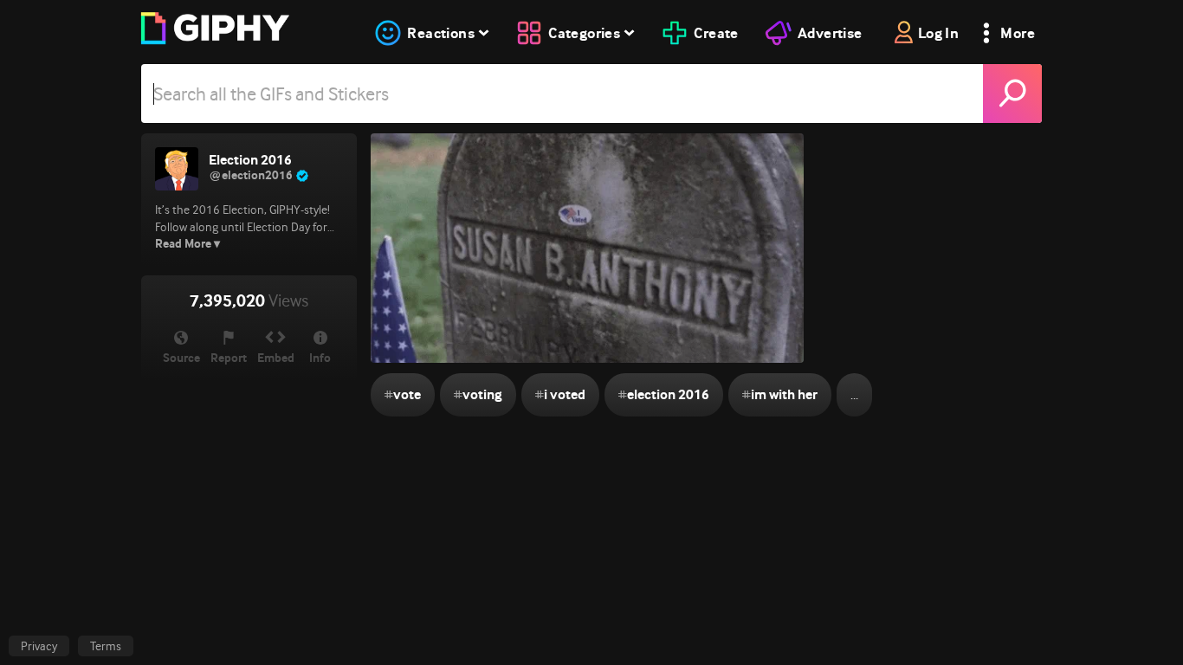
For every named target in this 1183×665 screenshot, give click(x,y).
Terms (105, 646)
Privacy (39, 646)
